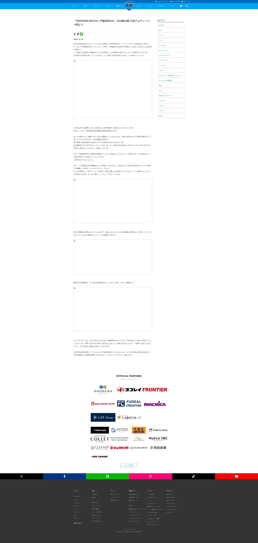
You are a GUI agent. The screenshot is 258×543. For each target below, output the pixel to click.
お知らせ (161, 25)
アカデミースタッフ (171, 503)
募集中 (161, 116)
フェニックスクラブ (171, 506)
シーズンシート (163, 60)
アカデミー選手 (170, 500)
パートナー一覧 (151, 515)
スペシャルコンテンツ (135, 518)
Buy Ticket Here (96, 521)
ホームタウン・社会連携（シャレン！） (170, 75)
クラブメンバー (163, 50)
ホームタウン (77, 503)
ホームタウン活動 (152, 512)
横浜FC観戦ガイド (134, 494)
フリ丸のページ (151, 497)
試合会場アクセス (134, 497)
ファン (150, 6)
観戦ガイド (119, 6)
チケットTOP (175, 1)
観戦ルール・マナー (134, 500)
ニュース (74, 6)
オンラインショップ (162, 1)
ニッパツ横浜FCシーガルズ (154, 509)
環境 (160, 85)
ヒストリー (150, 500)
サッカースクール (171, 509)
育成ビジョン (169, 494)
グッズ (161, 40)
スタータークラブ (164, 55)
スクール (161, 110)
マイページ (186, 1)
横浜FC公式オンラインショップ (137, 509)
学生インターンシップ (153, 524)
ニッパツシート (96, 518)
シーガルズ (162, 100)
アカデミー (161, 6)
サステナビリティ (152, 503)
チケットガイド (96, 506)
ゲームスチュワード (152, 521)
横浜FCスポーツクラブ (153, 506)
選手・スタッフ (115, 494)
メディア (161, 70)
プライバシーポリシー (129, 529)
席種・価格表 (95, 509)
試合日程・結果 (170, 497)
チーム (108, 6)
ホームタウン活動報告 (165, 80)
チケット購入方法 (97, 512)
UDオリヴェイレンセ (165, 95)
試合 (85, 6)
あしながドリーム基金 (153, 518)
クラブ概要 (150, 494)
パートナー (172, 6)
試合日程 (94, 494)
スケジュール (114, 497)
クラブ (139, 6)
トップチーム (163, 45)
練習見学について (115, 500)
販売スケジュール (97, 515)
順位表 (94, 497)
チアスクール (169, 512)
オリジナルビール (134, 521)
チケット (96, 6)
